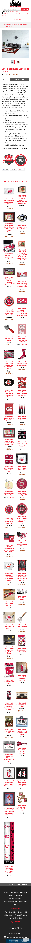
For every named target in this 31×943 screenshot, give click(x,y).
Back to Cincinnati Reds (16, 885)
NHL (25, 912)
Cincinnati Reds (12, 24)
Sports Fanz (17, 933)
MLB (14, 912)
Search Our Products (15, 895)
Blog (15, 904)
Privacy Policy (23, 901)
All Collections (8, 915)
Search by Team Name (15, 918)
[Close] (7, 941)
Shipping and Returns (15, 898)
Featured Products (21, 915)
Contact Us (23, 892)
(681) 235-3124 (13, 12)
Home (4, 24)
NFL (5, 912)
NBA (10, 912)
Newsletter (15, 892)
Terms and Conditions (10, 901)
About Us (6, 892)
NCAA (20, 912)
